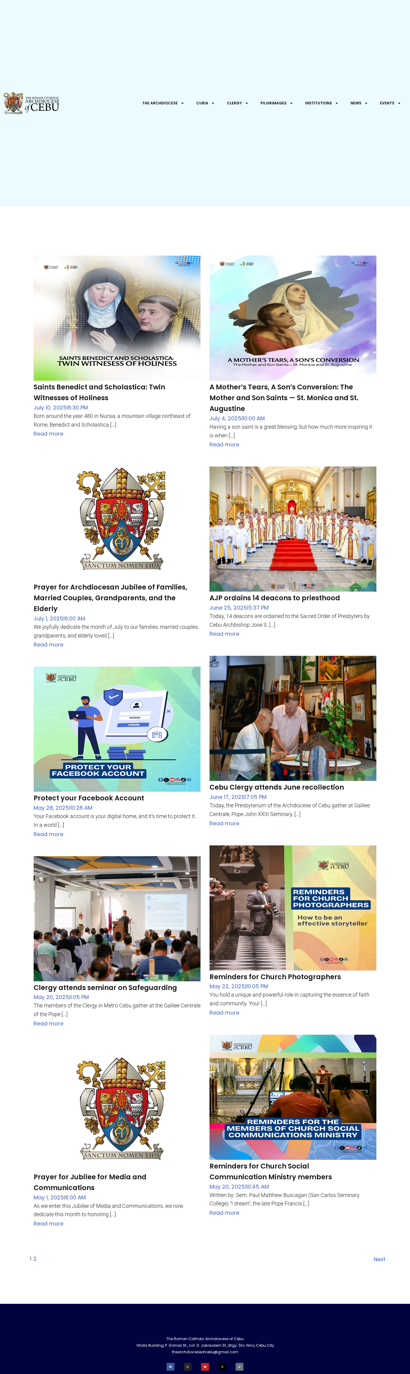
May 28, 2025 (51, 808)
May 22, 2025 (227, 986)
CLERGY (234, 103)
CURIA (202, 103)
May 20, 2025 (51, 997)
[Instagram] (188, 1367)
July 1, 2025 (48, 618)
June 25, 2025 (228, 607)
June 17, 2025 (227, 797)
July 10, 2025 (50, 407)
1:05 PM (79, 997)
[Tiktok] (239, 1367)
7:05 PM (256, 797)
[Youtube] (205, 1367)
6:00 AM (75, 618)
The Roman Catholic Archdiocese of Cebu (205, 1338)
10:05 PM (257, 986)
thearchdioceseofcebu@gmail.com (205, 1351)
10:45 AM (257, 1186)
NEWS (356, 103)
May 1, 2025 (49, 1197)
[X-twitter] (222, 1367)
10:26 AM (81, 808)
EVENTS (387, 103)
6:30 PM (78, 407)
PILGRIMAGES (274, 103)
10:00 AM (254, 418)
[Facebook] (170, 1367)
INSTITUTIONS (318, 103)
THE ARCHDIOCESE (160, 103)
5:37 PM (258, 607)
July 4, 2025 (225, 418)
